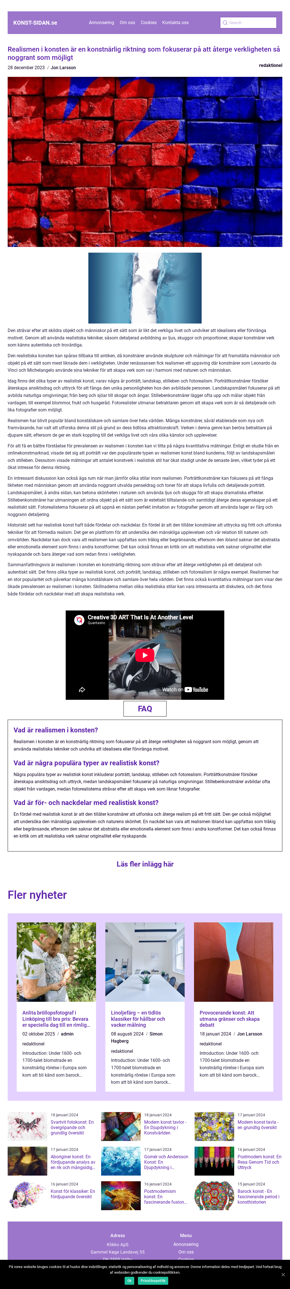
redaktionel (270, 65)
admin (67, 1034)
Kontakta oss (175, 22)
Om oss (127, 22)
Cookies (149, 22)
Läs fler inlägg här (145, 864)
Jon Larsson (63, 67)
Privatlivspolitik (153, 1281)
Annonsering (101, 22)
